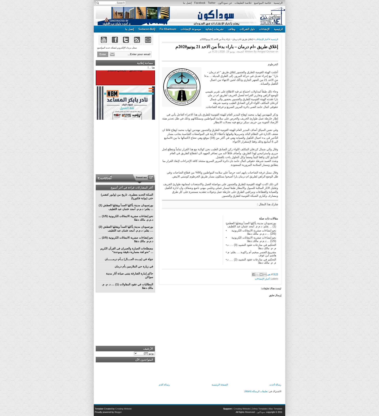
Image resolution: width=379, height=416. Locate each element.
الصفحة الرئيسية (220, 384)
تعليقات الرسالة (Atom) (256, 391)
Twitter (211, 2)
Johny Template (259, 409)
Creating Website (242, 409)
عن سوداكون (225, 2)
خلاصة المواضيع (262, 2)
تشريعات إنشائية (214, 29)
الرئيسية (278, 2)
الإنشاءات (264, 29)
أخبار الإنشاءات (261, 39)
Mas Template (275, 409)
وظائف (231, 29)
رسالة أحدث (275, 384)
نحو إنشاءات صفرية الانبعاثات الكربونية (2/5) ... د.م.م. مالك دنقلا (254, 232)
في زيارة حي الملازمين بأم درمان (134, 266)
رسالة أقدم (164, 384)
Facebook (199, 2)
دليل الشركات (247, 29)
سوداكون (261, 412)
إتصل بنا (187, 2)
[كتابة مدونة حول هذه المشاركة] (261, 274)
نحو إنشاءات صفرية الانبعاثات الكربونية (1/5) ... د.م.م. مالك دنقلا (254, 239)
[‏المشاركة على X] (257, 274)
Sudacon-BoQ (146, 29)
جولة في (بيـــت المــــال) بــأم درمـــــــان (129, 259)
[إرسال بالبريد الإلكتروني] (265, 274)
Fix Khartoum (168, 29)
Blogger (118, 412)
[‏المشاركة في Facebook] (254, 274)
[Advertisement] (191, 240)
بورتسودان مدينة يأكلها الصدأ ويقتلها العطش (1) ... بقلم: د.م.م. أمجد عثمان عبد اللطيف (251, 225)
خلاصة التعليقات (243, 2)
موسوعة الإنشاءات (191, 29)
